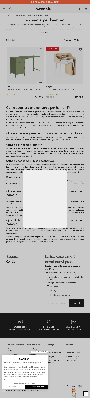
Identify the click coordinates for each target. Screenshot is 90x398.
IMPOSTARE (13, 387)
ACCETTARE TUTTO (36, 387)
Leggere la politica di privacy (12, 380)
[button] (4, 390)
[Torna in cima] (85, 393)
